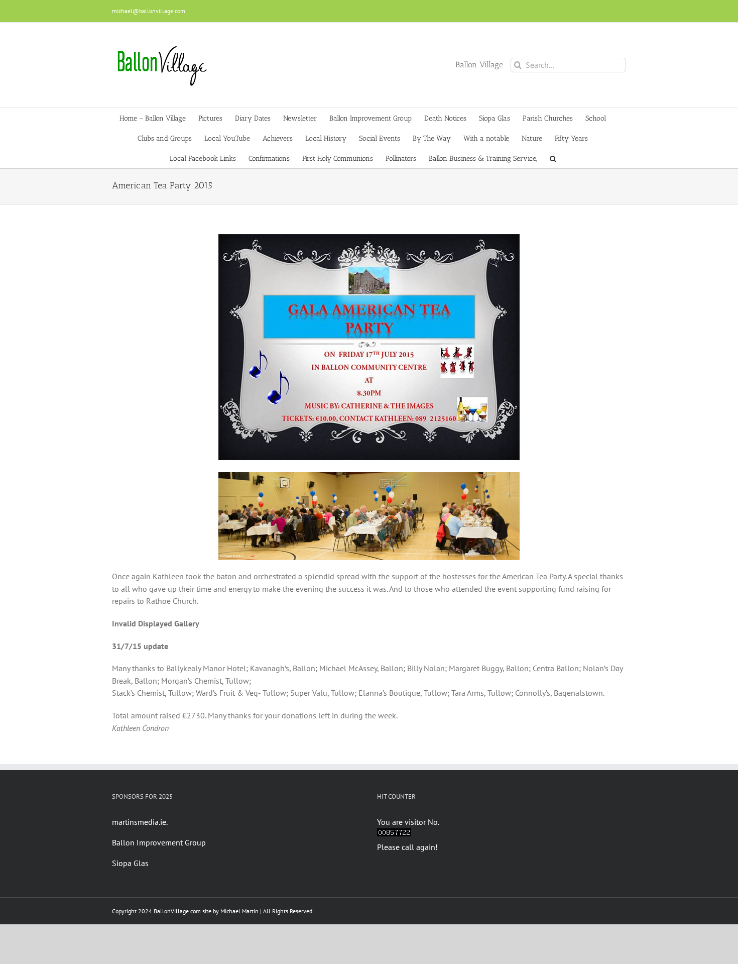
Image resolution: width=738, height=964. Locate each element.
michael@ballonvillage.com (148, 11)
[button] (553, 158)
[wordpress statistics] (394, 834)
